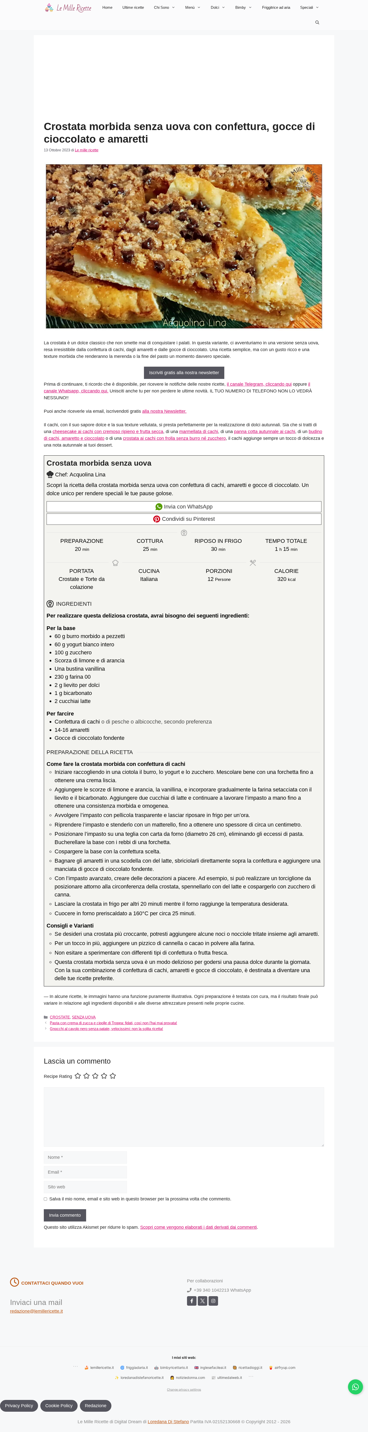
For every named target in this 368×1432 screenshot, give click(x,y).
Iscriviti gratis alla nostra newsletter (184, 372)
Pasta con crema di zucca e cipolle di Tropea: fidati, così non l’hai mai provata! (113, 1023)
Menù (190, 7)
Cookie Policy (59, 1405)
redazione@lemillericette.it (36, 1311)
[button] (317, 22)
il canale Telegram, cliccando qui (259, 384)
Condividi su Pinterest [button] (187, 519)
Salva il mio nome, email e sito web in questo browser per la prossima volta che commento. (140, 1198)
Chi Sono (161, 7)
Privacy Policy (19, 1405)
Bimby (240, 7)
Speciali (306, 7)
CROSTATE (60, 1017)
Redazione (95, 1405)
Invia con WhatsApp (187, 506)
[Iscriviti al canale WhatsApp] (355, 1386)
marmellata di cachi (198, 431)
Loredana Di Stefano (168, 1421)
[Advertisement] (184, 83)
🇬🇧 (210, 1367)
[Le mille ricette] (69, 7)
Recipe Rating (58, 1076)
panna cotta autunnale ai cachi (264, 431)
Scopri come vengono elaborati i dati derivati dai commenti (198, 1227)
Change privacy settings (184, 1389)
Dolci (215, 7)
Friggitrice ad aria (276, 7)
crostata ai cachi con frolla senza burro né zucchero (174, 438)
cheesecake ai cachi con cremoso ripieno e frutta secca (108, 431)
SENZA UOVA (84, 1017)
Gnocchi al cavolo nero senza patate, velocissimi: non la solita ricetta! (106, 1029)
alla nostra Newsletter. (164, 411)
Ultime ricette (133, 7)
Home (107, 7)
